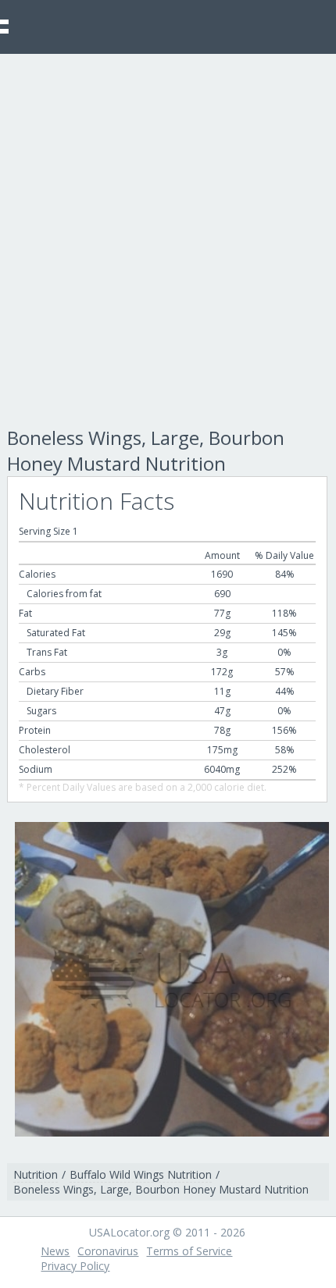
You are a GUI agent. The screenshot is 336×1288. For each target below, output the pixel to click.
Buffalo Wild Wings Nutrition (141, 1174)
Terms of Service (189, 1251)
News (55, 1251)
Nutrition (35, 1174)
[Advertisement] (168, 229)
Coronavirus (107, 1251)
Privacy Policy (75, 1265)
